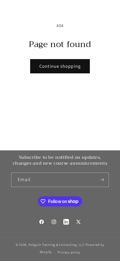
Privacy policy (69, 252)
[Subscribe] (102, 180)
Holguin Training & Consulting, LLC (56, 245)
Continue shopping (60, 66)
